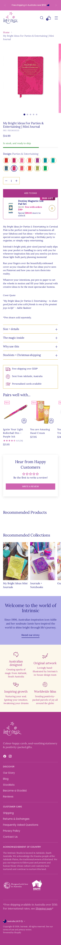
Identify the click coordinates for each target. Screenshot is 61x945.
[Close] (55, 419)
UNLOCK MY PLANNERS (30, 516)
